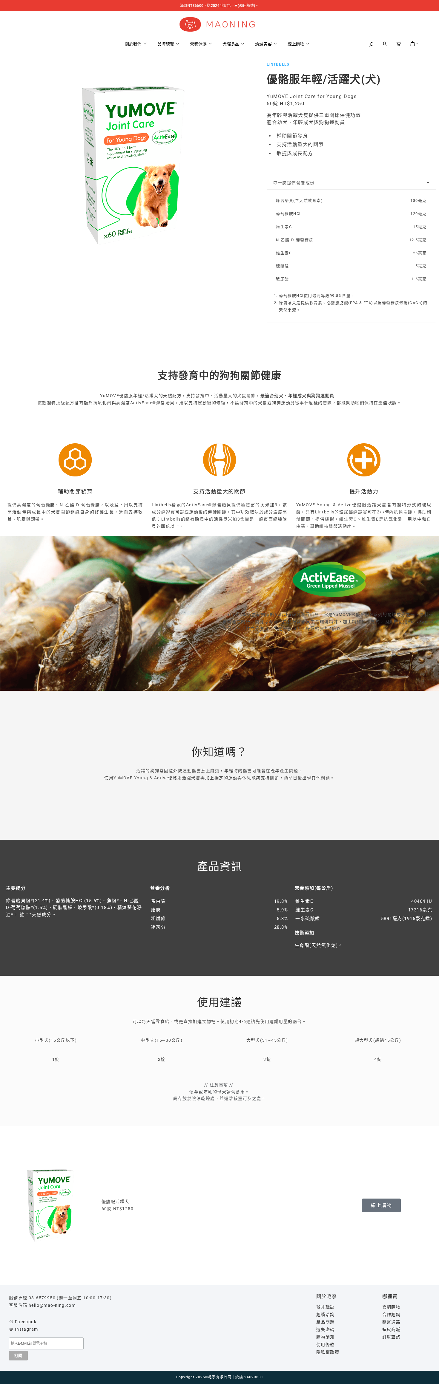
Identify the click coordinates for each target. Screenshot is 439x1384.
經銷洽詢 (325, 1314)
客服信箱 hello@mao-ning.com (42, 1305)
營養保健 (198, 43)
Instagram (26, 1329)
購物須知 (325, 1337)
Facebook (25, 1321)
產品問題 (325, 1322)
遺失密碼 (325, 1329)
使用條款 (325, 1344)
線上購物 (296, 43)
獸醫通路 (391, 1322)
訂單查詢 (391, 1337)
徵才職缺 (325, 1307)
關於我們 (133, 43)
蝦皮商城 (391, 1329)
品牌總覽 (165, 43)
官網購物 (391, 1307)
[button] (371, 44)
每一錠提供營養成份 (294, 182)
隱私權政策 (327, 1352)
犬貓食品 (230, 43)
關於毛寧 (326, 1296)
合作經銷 (391, 1314)
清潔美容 (263, 43)
